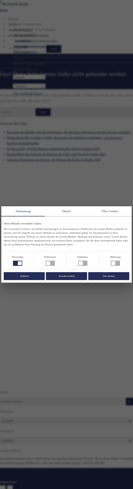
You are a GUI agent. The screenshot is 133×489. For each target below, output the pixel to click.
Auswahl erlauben (66, 276)
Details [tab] (66, 211)
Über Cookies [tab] (110, 211)
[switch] (50, 263)
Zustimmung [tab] (23, 211)
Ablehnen (24, 276)
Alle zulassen (109, 276)
